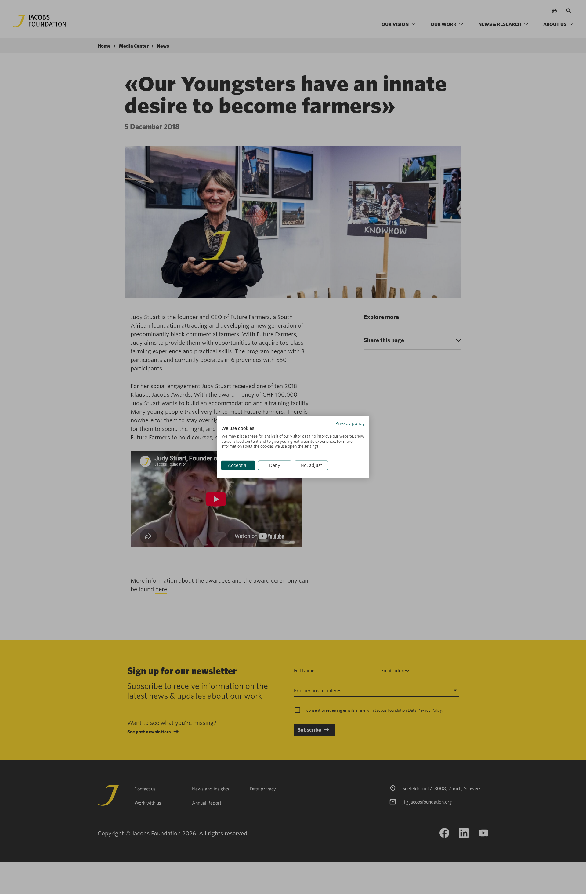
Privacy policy (350, 423)
